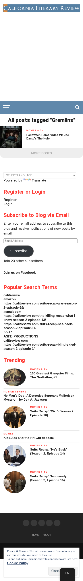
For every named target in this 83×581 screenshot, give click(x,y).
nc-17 (8, 332)
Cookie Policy (17, 563)
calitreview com (16, 340)
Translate (39, 180)
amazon (10, 299)
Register (10, 200)
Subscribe (18, 251)
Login (8, 204)
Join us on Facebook (20, 272)
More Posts (41, 153)
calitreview (12, 295)
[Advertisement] (41, 55)
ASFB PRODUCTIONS (21, 336)
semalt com (12, 311)
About (47, 534)
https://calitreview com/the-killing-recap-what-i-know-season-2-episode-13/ (40, 318)
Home (35, 534)
